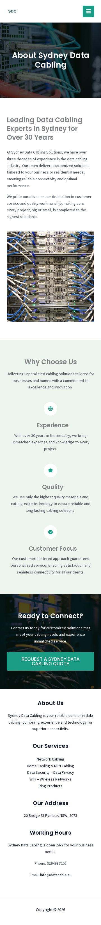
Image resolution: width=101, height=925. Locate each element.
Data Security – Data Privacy (50, 772)
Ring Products (50, 785)
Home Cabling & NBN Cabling (50, 765)
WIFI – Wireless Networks (50, 779)
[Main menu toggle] (88, 11)
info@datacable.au (56, 874)
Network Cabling (50, 759)
